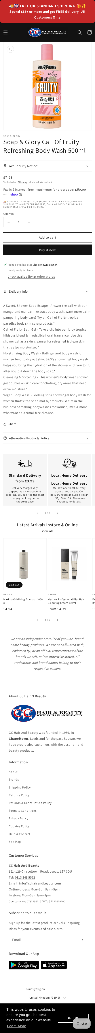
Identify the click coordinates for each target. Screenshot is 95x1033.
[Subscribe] (81, 940)
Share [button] (12, 424)
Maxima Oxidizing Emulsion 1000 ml (23, 601)
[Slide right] (57, 512)
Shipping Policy (20, 787)
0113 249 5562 (25, 877)
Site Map (15, 842)
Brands (14, 779)
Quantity (8, 214)
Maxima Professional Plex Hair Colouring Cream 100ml (66, 601)
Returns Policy (19, 795)
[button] (5, 32)
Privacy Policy (18, 818)
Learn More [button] (16, 1026)
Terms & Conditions (23, 811)
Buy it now (47, 250)
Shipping (22, 182)
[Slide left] (37, 512)
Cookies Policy (19, 826)
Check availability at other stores (31, 276)
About (13, 772)
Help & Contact (19, 834)
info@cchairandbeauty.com (40, 883)
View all (47, 531)
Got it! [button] (73, 1018)
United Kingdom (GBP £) (44, 997)
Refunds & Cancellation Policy (30, 803)
